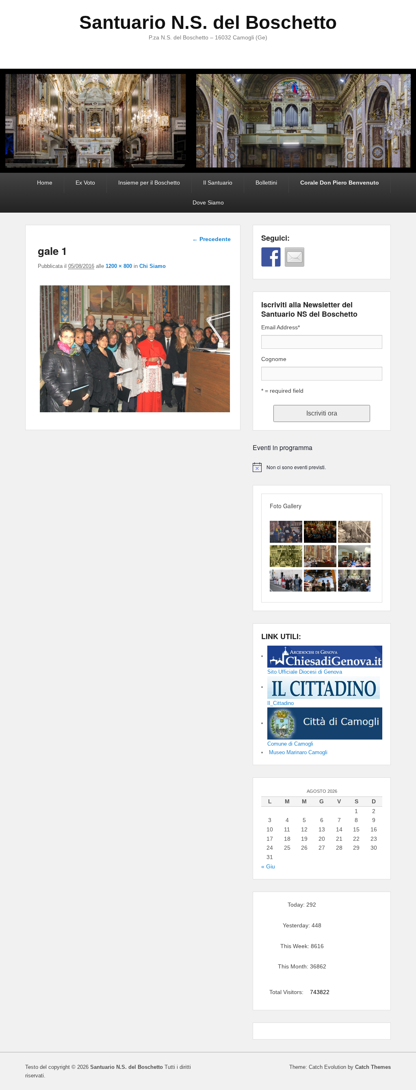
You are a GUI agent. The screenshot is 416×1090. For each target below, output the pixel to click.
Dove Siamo (208, 202)
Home (44, 182)
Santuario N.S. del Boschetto (208, 22)
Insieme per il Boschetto (149, 182)
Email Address (280, 327)
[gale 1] (135, 412)
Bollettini (266, 182)
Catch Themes (373, 1067)
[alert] (322, 467)
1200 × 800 (119, 266)
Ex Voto (85, 182)
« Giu (268, 866)
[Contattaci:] (294, 257)
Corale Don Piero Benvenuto (339, 182)
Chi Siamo (152, 266)
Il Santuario (217, 182)
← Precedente (211, 239)
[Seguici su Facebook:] (271, 257)
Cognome (273, 359)
